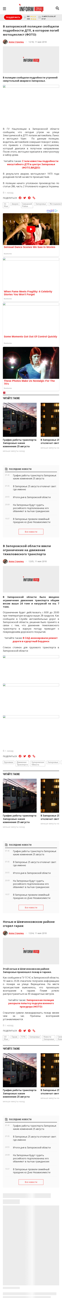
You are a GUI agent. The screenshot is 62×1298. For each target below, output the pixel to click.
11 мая (6, 205)
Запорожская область (38, 763)
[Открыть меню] (4, 9)
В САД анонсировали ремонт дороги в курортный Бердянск (35, 639)
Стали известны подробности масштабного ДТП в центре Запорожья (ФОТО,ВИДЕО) (33, 164)
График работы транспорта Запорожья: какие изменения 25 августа (19, 443)
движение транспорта (22, 763)
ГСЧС (23, 1036)
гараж (14, 1036)
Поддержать (13, 17)
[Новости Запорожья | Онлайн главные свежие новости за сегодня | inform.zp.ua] (31, 8)
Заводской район (27, 205)
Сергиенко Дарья (18, 1211)
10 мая (6, 1037)
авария (15, 203)
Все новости (31, 531)
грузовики (8, 762)
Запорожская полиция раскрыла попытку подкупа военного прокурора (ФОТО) (31, 1003)
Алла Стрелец (16, 42)
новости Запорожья (49, 1037)
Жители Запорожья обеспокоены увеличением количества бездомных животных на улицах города (31, 1285)
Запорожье (41, 203)
